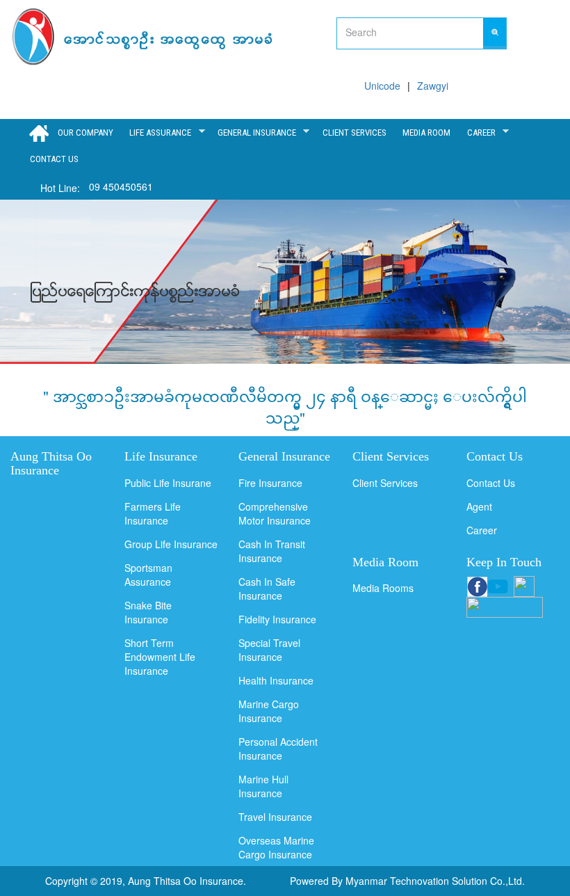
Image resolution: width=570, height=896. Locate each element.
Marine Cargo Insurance (268, 711)
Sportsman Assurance (148, 575)
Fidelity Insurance (277, 619)
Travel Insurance (275, 817)
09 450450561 (121, 186)
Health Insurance (276, 680)
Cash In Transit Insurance (271, 551)
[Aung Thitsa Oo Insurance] (143, 37)
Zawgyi (432, 86)
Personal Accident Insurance (278, 748)
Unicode (382, 86)
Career (479, 132)
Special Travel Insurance (269, 650)
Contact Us (54, 159)
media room (426, 132)
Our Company (85, 132)
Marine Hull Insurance (263, 786)
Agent (479, 506)
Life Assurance (158, 132)
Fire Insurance (270, 483)
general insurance (254, 132)
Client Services (385, 483)
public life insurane (167, 483)
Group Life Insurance (171, 544)
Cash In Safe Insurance (266, 588)
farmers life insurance (152, 513)
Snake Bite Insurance (148, 612)
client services (354, 132)
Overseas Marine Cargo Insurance (276, 847)
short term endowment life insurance (159, 657)
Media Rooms (383, 588)
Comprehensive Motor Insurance (274, 513)
